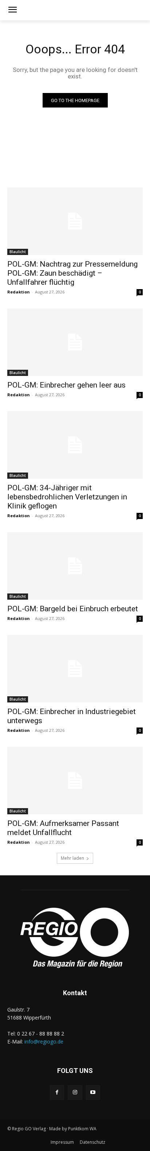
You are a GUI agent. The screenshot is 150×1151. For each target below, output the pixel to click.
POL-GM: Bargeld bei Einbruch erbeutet (72, 608)
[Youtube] (93, 1092)
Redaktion (18, 292)
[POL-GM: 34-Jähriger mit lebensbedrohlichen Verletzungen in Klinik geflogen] (75, 445)
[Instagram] (75, 1092)
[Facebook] (57, 1092)
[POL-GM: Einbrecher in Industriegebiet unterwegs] (75, 668)
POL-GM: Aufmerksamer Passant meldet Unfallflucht (63, 828)
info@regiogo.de (43, 1041)
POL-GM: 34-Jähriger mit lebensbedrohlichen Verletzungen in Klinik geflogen (67, 496)
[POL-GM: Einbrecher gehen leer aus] (75, 342)
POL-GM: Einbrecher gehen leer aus (66, 385)
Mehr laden (72, 858)
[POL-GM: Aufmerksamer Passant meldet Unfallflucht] (75, 780)
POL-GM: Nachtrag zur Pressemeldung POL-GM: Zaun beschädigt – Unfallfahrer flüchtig (72, 273)
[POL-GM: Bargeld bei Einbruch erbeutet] (75, 566)
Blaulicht (17, 251)
